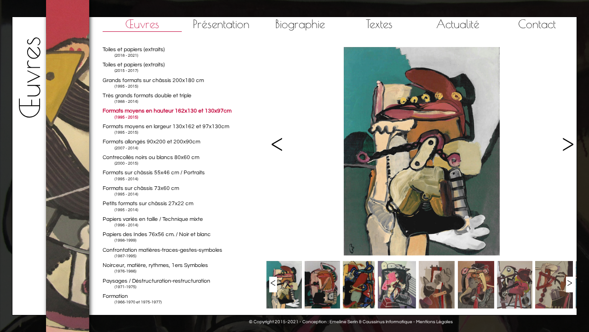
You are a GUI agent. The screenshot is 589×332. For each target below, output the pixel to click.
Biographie (300, 23)
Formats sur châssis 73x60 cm (141, 190)
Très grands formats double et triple (147, 98)
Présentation (221, 23)
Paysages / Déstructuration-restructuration (156, 283)
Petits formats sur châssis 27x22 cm (148, 206)
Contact (537, 23)
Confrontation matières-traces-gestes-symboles (162, 252)
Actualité (457, 23)
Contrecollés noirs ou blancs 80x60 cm (151, 160)
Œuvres (142, 23)
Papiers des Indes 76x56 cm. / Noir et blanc (157, 237)
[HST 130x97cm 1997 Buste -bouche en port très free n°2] (422, 254)
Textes (379, 23)
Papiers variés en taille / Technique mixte (153, 221)
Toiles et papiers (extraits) (134, 52)
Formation (132, 298)
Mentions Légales (434, 322)
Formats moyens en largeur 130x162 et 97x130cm (166, 129)
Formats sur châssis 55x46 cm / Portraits (154, 175)
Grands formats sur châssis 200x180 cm (153, 83)
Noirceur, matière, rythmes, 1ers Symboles (155, 267)
